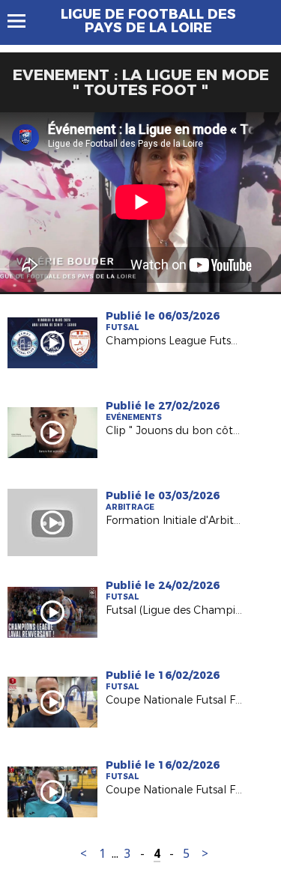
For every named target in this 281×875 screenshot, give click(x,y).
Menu (23, 21)
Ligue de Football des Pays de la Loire (148, 21)
